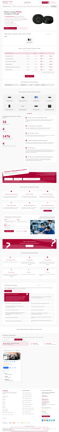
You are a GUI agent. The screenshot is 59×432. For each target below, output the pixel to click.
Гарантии (31, 6)
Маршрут (7, 367)
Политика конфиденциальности (29, 426)
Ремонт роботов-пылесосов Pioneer (28, 413)
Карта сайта (4, 418)
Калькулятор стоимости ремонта (8, 412)
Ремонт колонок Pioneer (26, 402)
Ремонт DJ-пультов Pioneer (26, 398)
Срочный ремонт (14, 6)
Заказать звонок (29, 245)
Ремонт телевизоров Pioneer (27, 396)
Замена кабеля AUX (9, 64)
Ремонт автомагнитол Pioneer (27, 394)
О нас (21, 6)
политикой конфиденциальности (16, 180)
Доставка (28, 6)
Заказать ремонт (8, 231)
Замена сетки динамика (9, 58)
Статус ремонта (54, 6)
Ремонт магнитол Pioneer (26, 406)
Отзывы (25, 6)
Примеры (4, 399)
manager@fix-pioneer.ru (46, 402)
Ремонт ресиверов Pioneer (26, 411)
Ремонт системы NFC (9, 69)
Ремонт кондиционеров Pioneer (27, 404)
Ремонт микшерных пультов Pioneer (28, 408)
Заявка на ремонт (41, 6)
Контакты (46, 6)
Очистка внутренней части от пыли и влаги (13, 66)
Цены (18, 6)
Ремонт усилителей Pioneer (26, 392)
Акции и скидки (36, 6)
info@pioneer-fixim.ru (45, 399)
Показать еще (29, 113)
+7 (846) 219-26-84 (27, 2)
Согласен (45, 429)
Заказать (50, 58)
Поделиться (42, 420)
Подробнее (29, 264)
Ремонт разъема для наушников (11, 61)
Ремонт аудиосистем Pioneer (27, 400)
